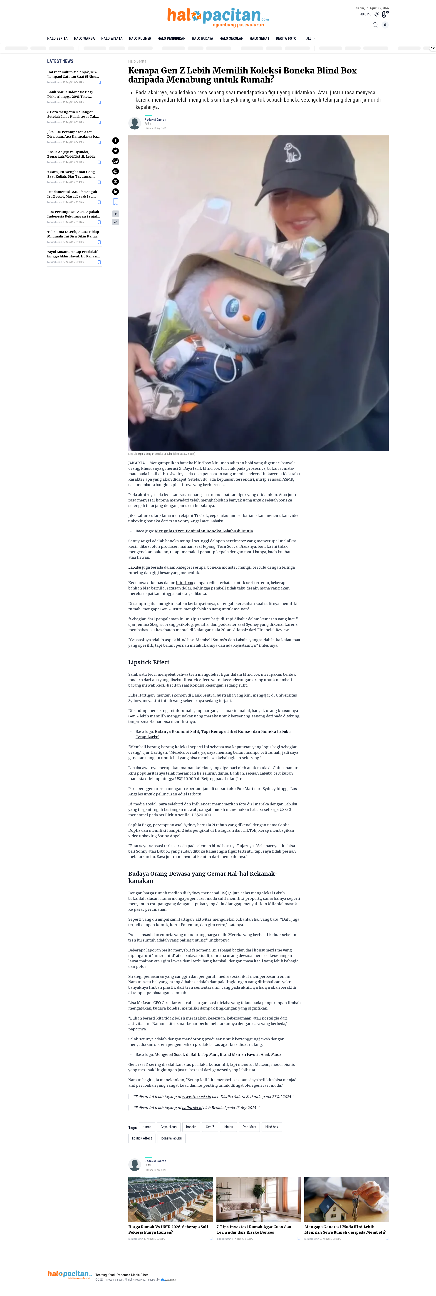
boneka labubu (171, 1138)
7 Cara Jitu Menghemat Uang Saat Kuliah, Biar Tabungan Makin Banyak (71, 176)
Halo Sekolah (231, 38)
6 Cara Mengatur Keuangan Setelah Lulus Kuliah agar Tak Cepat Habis (71, 116)
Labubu (134, 567)
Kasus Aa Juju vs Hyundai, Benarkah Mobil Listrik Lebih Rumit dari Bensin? (71, 156)
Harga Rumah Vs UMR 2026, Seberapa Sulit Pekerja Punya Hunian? (169, 1230)
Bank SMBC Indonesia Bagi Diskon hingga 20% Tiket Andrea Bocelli (70, 96)
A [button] (115, 214)
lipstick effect (142, 1138)
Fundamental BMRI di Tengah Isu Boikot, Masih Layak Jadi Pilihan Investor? (72, 196)
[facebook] (115, 140)
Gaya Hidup (169, 1127)
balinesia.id (192, 1107)
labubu (228, 1127)
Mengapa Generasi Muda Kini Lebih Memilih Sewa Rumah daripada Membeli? (345, 1230)
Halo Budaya (202, 38)
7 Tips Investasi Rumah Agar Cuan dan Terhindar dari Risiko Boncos (253, 1230)
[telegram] (115, 171)
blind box (184, 582)
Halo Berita (57, 38)
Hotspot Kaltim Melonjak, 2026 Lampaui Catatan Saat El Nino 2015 (72, 76)
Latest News (60, 61)
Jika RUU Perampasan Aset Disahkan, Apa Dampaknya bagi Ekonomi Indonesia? (73, 136)
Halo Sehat (260, 38)
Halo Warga (84, 38)
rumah (147, 1127)
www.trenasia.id (196, 1096)
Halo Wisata (112, 38)
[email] (115, 181)
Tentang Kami (105, 1275)
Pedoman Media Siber (132, 1275)
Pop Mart (249, 1127)
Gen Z (133, 716)
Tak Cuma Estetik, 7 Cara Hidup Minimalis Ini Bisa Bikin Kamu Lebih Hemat (73, 236)
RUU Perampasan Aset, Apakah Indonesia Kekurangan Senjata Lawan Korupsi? (73, 216)
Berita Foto (286, 38)
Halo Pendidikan (172, 38)
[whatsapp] (115, 161)
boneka (191, 1127)
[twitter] (115, 150)
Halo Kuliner (140, 38)
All (308, 38)
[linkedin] (115, 191)
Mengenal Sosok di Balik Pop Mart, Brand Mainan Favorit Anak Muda (218, 1054)
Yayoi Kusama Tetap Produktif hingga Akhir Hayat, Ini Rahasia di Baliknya (73, 256)
